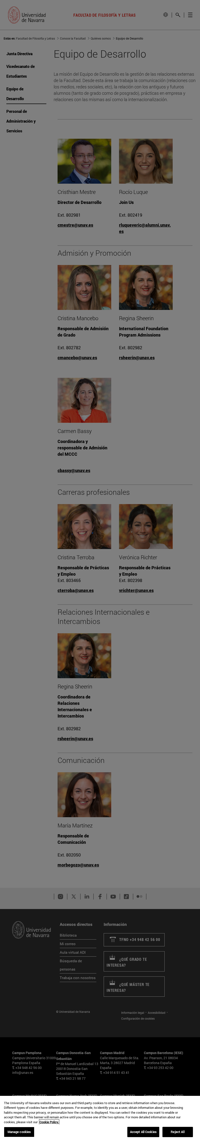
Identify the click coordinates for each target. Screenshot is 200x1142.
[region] (100, 1119)
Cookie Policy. (49, 1122)
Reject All (177, 1132)
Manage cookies (19, 1132)
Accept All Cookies (143, 1132)
